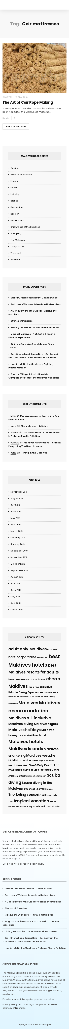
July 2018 (15, 583)
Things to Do (17, 246)
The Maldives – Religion (34, 426)
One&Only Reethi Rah (44, 765)
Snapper (48, 789)
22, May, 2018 (21, 97)
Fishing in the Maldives (34, 452)
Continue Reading (16, 126)
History (14, 181)
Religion (15, 213)
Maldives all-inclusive (29, 718)
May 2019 (15, 518)
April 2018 (16, 603)
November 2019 (19, 491)
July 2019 (15, 505)
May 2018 (15, 596)
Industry (7, 97)
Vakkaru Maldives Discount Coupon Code (34, 297)
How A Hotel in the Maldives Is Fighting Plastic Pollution (35, 948)
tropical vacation (31, 801)
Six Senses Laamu (33, 789)
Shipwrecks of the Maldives (25, 227)
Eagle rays (33, 687)
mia (7, 118)
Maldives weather (41, 755)
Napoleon (49, 760)
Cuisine (15, 168)
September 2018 (19, 570)
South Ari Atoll (36, 795)
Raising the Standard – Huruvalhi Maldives (35, 327)
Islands (14, 200)
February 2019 (18, 537)
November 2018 (19, 557)
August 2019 (17, 498)
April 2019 (16, 524)
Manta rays (37, 760)
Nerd (13, 426)
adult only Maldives (27, 649)
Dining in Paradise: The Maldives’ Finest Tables (31, 931)
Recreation (17, 207)
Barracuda (42, 657)
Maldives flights (46, 724)
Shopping (16, 233)
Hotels (14, 187)
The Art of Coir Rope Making (28, 102)
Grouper (48, 692)
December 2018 (19, 550)
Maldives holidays (24, 729)
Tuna (53, 801)
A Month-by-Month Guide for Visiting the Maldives (33, 901)
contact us (48, 999)
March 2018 (17, 609)
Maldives (28, 703)
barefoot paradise (22, 657)
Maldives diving (20, 724)
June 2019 (16, 511)
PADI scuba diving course (23, 769)
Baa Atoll (52, 649)
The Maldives (18, 240)
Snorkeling (17, 794)
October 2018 (18, 563)
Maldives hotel (36, 735)
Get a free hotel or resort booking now (23, 863)
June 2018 (16, 590)
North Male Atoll (18, 765)
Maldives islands (25, 749)
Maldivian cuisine (19, 760)
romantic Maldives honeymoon (30, 775)
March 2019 (17, 531)
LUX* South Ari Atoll (39, 696)
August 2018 (17, 577)
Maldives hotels (25, 742)
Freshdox (20, 1008)
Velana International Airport (22, 807)
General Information (21, 174)
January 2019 (18, 544)
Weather (15, 259)
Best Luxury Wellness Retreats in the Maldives (35, 304)
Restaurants (17, 220)
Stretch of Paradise (21, 320)
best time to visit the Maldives (27, 679)
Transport (16, 253)
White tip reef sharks (48, 806)
